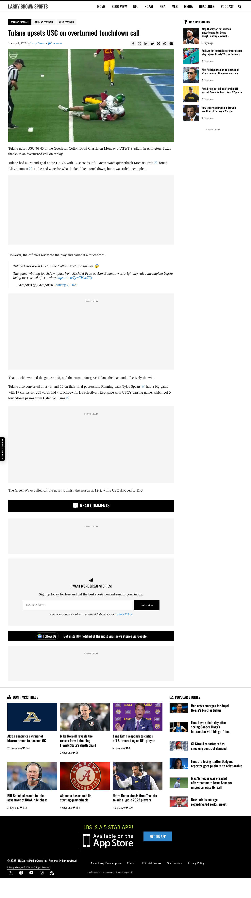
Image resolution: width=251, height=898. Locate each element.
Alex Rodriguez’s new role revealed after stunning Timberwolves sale (220, 71)
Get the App (158, 836)
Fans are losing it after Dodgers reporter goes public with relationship (216, 763)
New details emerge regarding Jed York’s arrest (208, 801)
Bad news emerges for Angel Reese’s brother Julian (210, 707)
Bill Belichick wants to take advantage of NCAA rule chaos (27, 797)
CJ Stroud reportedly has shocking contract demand (208, 745)
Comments (56, 43)
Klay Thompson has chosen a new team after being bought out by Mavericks (216, 32)
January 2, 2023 (65, 285)
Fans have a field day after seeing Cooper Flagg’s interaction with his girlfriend (210, 727)
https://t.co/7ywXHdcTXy (74, 278)
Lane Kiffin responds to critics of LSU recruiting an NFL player (134, 738)
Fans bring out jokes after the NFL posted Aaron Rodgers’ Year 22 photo (222, 90)
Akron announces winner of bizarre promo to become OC (26, 738)
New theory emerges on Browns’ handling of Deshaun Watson (219, 109)
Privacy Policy (124, 614)
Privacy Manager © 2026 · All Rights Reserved (28, 867)
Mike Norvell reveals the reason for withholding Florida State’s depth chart (78, 740)
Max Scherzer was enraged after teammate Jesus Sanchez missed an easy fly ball (211, 782)
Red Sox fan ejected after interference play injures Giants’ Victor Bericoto (222, 52)
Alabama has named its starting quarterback (75, 797)
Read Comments (94, 505)
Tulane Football (44, 22)
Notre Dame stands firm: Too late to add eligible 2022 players (135, 797)
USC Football (67, 22)
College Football (20, 22)
